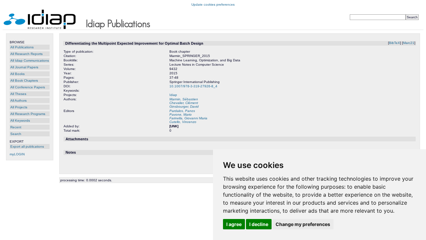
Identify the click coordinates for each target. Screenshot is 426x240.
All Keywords (20, 120)
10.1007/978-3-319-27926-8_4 (193, 86)
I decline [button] (258, 224)
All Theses (18, 94)
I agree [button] (234, 224)
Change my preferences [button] (303, 224)
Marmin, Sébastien (183, 99)
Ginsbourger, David (184, 106)
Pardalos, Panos (182, 111)
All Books (17, 74)
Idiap (173, 95)
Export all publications (27, 146)
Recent (15, 127)
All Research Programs (27, 114)
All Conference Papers (27, 87)
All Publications (22, 47)
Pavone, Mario (180, 114)
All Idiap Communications (29, 60)
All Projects (18, 107)
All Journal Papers (24, 67)
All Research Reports (26, 54)
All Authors (18, 100)
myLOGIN (17, 154)
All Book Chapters (24, 80)
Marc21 (408, 43)
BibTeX (394, 43)
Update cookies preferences (213, 4)
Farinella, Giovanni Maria (188, 118)
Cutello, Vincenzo (182, 122)
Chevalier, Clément (183, 103)
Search (15, 134)
